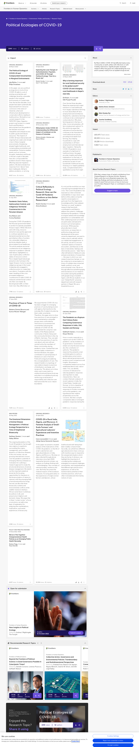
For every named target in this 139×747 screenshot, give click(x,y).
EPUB (130, 82)
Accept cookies (113, 745)
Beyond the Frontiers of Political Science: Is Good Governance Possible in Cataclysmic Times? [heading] (25, 661)
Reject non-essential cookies (113, 740)
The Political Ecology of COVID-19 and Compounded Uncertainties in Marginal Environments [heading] (20, 75)
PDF (124, 82)
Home (11, 710)
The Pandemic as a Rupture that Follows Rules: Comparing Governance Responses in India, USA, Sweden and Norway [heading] (73, 322)
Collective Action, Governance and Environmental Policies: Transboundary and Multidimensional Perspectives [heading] (61, 659)
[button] (25, 48)
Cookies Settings (113, 736)
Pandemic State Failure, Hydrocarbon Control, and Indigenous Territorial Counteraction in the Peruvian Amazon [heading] (19, 206)
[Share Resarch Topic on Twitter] (123, 89)
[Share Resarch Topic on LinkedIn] (128, 89)
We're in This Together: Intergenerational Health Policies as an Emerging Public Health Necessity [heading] (20, 538)
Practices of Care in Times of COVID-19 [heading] (20, 304)
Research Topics (57, 18)
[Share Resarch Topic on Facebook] (126, 89)
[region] (69, 739)
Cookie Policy (75, 741)
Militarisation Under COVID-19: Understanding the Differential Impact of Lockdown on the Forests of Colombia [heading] (47, 131)
